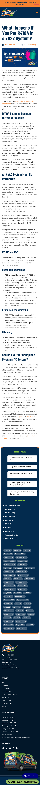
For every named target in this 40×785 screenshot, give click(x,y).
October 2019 (20, 614)
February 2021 (8, 611)
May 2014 (17, 618)
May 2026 (27, 550)
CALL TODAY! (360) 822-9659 (24, 782)
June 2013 (30, 625)
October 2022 (22, 586)
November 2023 (23, 575)
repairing (21, 416)
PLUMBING (6, 689)
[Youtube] (10, 748)
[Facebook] (3, 748)
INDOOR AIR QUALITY (9, 695)
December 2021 (9, 600)
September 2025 (9, 564)
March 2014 (26, 618)
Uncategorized (10, 535)
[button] (37, 12)
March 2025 (18, 568)
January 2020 (8, 614)
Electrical (8, 513)
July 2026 (7, 550)
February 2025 (29, 568)
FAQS (4, 706)
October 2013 (8, 625)
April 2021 (16, 607)
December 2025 (21, 557)
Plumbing (8, 531)
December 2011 (9, 628)
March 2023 (18, 579)
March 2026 (8, 554)
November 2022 (9, 586)
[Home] (13, 748)
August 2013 (20, 625)
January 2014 (8, 621)
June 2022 (17, 593)
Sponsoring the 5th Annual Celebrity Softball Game (22, 493)
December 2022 (21, 582)
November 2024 (9, 575)
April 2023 (7, 579)
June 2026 (17, 550)
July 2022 (7, 593)
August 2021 (8, 603)
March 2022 (8, 596)
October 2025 (22, 561)
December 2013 (21, 621)
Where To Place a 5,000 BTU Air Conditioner (21, 459)
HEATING (5, 686)
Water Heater (9, 539)
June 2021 (27, 603)
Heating (8, 520)
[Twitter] (7, 748)
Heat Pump (9, 516)
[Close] (36, 3)
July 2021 (18, 603)
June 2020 (19, 611)
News (7, 528)
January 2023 (8, 582)
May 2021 (7, 607)
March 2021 (26, 607)
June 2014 (7, 618)
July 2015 (31, 614)
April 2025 (7, 568)
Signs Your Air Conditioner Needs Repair (21, 475)
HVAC (7, 524)
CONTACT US (7, 703)
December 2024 (21, 572)
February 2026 (20, 554)
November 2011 (21, 628)
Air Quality (8, 509)
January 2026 (8, 557)
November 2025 (9, 561)
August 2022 (22, 589)
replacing (30, 416)
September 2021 (22, 600)
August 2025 (22, 564)
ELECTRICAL (6, 692)
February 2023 (29, 579)
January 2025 (8, 572)
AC (3, 683)
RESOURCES (6, 701)
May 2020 (29, 611)
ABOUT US (6, 698)
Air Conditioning (30, 45)
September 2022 (9, 589)
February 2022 (20, 596)
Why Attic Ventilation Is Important (21, 467)
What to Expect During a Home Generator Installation (20, 484)
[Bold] (17, 748)
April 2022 (27, 593)
